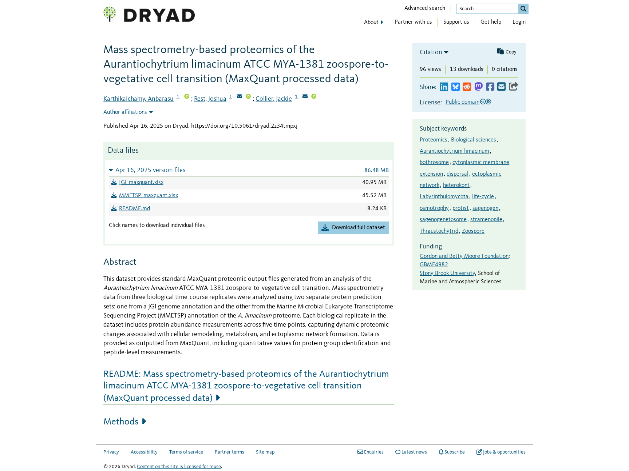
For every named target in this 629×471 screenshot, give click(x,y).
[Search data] (523, 9)
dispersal (457, 174)
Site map (265, 452)
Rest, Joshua (210, 99)
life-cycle (483, 197)
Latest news (414, 452)
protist (460, 208)
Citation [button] (431, 52)
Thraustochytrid (439, 231)
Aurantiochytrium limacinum (454, 151)
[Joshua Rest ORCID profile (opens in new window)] (248, 97)
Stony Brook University (447, 273)
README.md (134, 209)
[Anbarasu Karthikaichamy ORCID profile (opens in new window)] (186, 97)
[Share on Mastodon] (478, 87)
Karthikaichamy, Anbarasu (138, 99)
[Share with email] (501, 87)
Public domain (462, 102)
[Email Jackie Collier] (305, 97)
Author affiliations (125, 112)
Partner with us (413, 22)
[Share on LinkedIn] (444, 87)
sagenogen (485, 208)
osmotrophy (434, 208)
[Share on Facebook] (490, 87)
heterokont (456, 185)
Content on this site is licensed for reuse (179, 466)
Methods (121, 422)
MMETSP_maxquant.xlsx (148, 196)
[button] (249, 170)
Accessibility (144, 452)
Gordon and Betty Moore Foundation (464, 256)
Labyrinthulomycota (444, 197)
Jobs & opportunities (504, 452)
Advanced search (424, 8)
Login (519, 22)
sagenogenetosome (443, 220)
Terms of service (186, 452)
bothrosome (434, 162)
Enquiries (374, 452)
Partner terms (229, 452)
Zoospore (473, 231)
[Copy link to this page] (513, 87)
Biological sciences (473, 140)
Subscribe (454, 452)
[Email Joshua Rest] (239, 97)
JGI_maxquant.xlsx (141, 182)
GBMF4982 (434, 265)
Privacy (111, 452)
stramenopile (486, 220)
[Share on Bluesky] (455, 87)
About (371, 22)
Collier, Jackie (274, 99)
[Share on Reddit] (467, 87)
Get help (490, 22)
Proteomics (433, 140)
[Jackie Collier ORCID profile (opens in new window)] (313, 97)
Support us (456, 22)
